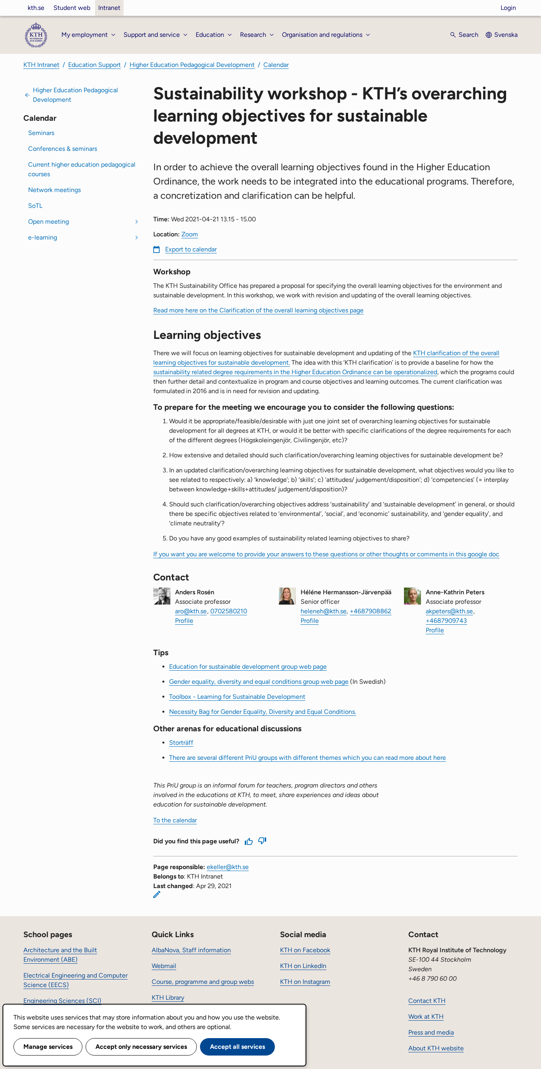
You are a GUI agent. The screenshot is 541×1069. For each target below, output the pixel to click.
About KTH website (436, 1048)
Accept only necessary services (141, 1046)
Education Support (94, 64)
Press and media (431, 1032)
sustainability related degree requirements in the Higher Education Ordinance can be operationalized (295, 372)
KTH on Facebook (305, 950)
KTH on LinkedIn (303, 966)
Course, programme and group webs (203, 981)
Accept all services (237, 1046)
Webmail (164, 966)
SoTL (35, 205)
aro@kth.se (191, 611)
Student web (71, 7)
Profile (184, 620)
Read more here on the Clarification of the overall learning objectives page (258, 310)
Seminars (41, 133)
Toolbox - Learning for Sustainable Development (237, 696)
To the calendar (175, 820)
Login (508, 7)
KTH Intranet (41, 64)
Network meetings (54, 190)
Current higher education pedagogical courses (81, 169)
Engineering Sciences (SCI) (62, 1000)
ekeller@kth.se (228, 867)
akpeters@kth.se (449, 611)
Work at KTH (426, 1016)
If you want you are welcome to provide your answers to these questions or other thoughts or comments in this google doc (326, 554)
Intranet (109, 7)
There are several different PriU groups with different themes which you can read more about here (307, 757)
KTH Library (168, 997)
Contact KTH (427, 1000)
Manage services (47, 1046)
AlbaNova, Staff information (191, 950)
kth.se (36, 7)
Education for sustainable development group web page (248, 666)
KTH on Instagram (305, 981)
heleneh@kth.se (324, 611)
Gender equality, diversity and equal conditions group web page (259, 681)
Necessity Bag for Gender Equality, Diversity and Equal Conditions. (262, 711)
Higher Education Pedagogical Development (192, 64)
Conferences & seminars (62, 148)
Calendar (276, 64)
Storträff (181, 742)
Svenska (506, 34)
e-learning (42, 237)
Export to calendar (191, 249)
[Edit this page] (156, 894)
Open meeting (48, 221)
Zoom (189, 234)
